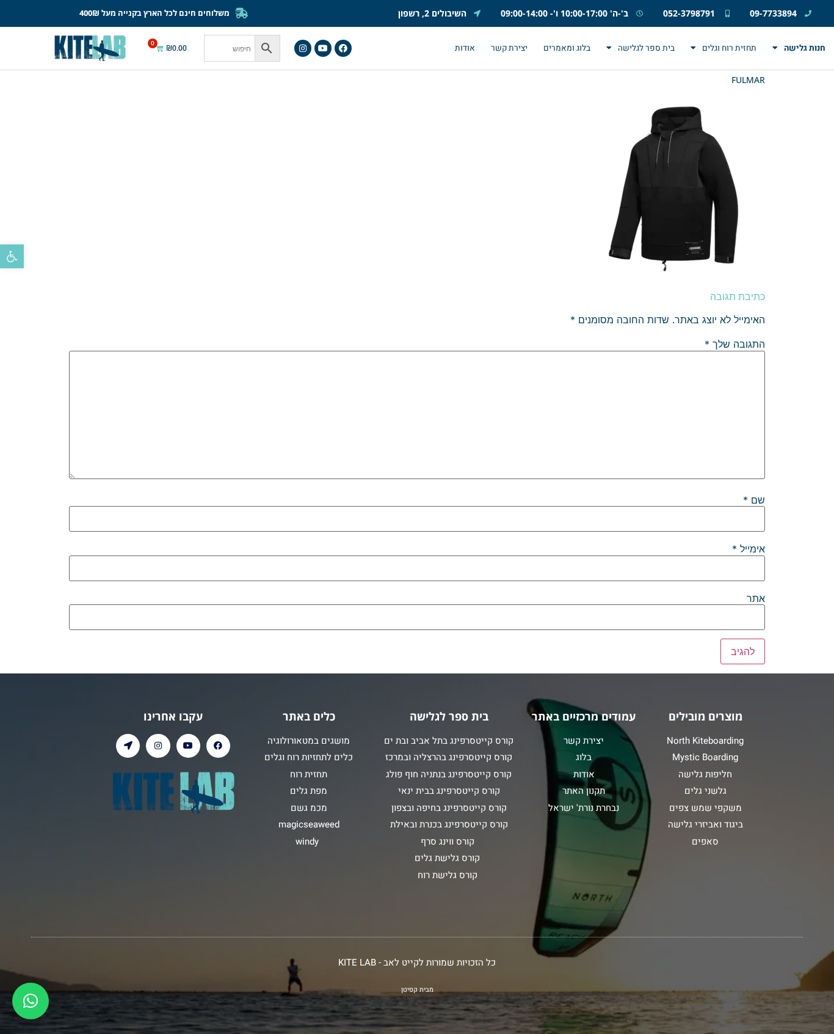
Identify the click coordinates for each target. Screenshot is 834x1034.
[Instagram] (302, 48)
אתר (756, 598)
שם (754, 500)
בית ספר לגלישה (646, 48)
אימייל (748, 549)
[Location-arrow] (128, 746)
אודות (465, 48)
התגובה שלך (735, 344)
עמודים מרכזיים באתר (584, 716)
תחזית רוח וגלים (729, 48)
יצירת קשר (509, 48)
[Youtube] (323, 48)
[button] (12, 256)
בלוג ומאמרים (566, 48)
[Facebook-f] (343, 48)
